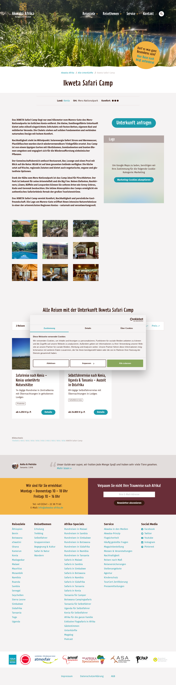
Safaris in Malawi (73, 559)
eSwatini (16, 542)
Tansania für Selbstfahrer (77, 604)
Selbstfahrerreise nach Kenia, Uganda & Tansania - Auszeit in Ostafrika (87, 380)
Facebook (149, 529)
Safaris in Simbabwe (75, 568)
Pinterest (149, 546)
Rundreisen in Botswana (77, 542)
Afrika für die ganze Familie (78, 617)
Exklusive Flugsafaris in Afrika (79, 621)
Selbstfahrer (40, 537)
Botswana (17, 537)
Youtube (148, 537)
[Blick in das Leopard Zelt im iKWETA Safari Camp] (85, 250)
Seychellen (18, 595)
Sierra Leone (19, 599)
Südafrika (17, 608)
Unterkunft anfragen (133, 123)
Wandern (39, 555)
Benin (15, 533)
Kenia (67, 100)
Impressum (67, 676)
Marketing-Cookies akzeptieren (133, 179)
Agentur (108, 573)
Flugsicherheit (111, 537)
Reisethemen (111, 14)
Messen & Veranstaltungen (118, 551)
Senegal (16, 590)
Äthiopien (17, 529)
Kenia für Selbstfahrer (76, 612)
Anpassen (86, 363)
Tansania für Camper (75, 595)
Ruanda (16, 581)
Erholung (39, 529)
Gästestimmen (71, 626)
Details (48, 412)
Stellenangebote (113, 568)
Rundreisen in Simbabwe (77, 537)
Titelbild (15, 441)
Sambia (16, 586)
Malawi (15, 564)
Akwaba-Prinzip (112, 533)
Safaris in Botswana (74, 573)
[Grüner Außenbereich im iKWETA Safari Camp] (24, 228)
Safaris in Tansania (74, 586)
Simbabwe (17, 604)
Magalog (68, 634)
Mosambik (17, 573)
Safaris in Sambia (73, 564)
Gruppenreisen (42, 542)
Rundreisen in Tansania (76, 555)
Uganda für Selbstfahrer (77, 608)
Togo (14, 617)
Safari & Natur (41, 551)
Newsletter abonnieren (129, 502)
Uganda (16, 621)
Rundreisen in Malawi (75, 529)
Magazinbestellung (114, 546)
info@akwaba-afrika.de (50, 507)
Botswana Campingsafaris (77, 599)
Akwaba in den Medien (116, 529)
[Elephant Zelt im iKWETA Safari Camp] (55, 272)
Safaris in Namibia (74, 577)
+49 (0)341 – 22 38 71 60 (49, 504)
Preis (154, 325)
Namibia (16, 577)
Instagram (149, 542)
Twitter (148, 533)
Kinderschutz (111, 577)
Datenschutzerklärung (91, 676)
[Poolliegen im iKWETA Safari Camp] (85, 228)
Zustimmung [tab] (49, 328)
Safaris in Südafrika (74, 581)
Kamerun (17, 551)
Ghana (15, 546)
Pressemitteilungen (114, 586)
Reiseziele (89, 14)
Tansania (23, 467)
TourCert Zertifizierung (116, 581)
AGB (113, 676)
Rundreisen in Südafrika (77, 546)
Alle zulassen (125, 363)
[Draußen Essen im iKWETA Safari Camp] (55, 228)
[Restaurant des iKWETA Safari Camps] (85, 272)
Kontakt (148, 14)
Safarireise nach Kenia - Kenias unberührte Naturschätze (31, 380)
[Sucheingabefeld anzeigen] (161, 13)
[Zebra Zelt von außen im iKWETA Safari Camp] (55, 250)
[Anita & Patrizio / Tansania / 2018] (15, 466)
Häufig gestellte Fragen (116, 542)
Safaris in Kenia (72, 590)
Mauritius (17, 568)
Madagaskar (18, 559)
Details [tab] (88, 328)
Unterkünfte (70, 630)
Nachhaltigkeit (111, 555)
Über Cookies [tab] (126, 328)
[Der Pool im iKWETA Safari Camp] (24, 250)
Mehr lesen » (64, 468)
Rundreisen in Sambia (76, 533)
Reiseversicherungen (115, 564)
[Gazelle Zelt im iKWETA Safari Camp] (24, 272)
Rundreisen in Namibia (76, 551)
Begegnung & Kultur (44, 546)
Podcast (68, 639)
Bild (22, 441)
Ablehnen (51, 363)
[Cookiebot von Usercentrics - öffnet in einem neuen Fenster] (132, 320)
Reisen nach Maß (113, 559)
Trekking (38, 533)
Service (131, 14)
